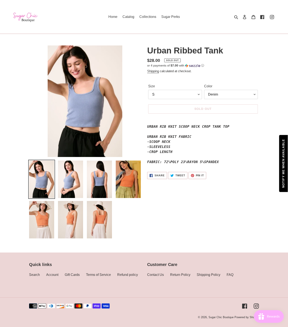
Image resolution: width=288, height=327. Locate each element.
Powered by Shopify (246, 317)
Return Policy (180, 274)
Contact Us (155, 274)
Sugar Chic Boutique (221, 317)
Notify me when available (283, 163)
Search (34, 274)
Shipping (153, 71)
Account (52, 274)
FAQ (230, 274)
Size (151, 86)
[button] (175, 66)
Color (208, 86)
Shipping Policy (208, 274)
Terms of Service (98, 274)
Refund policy (127, 274)
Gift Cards (72, 274)
